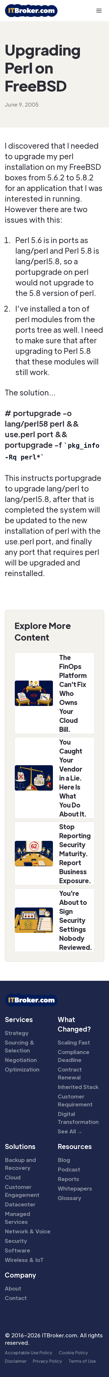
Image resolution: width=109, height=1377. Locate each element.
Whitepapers (75, 1188)
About (13, 1288)
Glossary (69, 1197)
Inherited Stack (78, 1086)
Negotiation (21, 1059)
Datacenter (20, 1204)
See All (70, 1131)
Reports (68, 1178)
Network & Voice (28, 1231)
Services (19, 1019)
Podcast (69, 1169)
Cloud (13, 1177)
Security (16, 1240)
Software (17, 1250)
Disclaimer (15, 1361)
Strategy (17, 1032)
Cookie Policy (73, 1352)
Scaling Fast (74, 1042)
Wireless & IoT (24, 1259)
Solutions (20, 1146)
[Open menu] (99, 10)
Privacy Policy (47, 1361)
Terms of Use (82, 1361)
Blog (64, 1159)
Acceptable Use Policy (28, 1352)
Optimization (22, 1069)
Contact (16, 1297)
